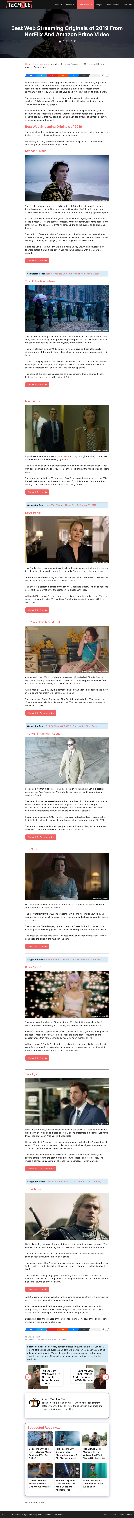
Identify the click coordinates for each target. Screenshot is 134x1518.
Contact (129, 1515)
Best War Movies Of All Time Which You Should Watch (72, 273)
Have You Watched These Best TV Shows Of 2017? (71, 505)
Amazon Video (34, 1339)
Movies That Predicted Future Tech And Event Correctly (73, 1181)
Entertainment (84, 5)
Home (28, 64)
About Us (107, 1515)
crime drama (63, 456)
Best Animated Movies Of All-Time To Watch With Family (74, 959)
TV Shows (61, 1339)
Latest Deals (127, 5)
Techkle (17, 1515)
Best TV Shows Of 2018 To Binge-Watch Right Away (71, 726)
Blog (114, 1515)
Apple (57, 5)
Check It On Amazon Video (41, 713)
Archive (121, 1515)
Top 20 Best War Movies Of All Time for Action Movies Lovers (50, 1377)
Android (69, 5)
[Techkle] (19, 4)
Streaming (52, 1339)
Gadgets (99, 5)
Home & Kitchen (113, 5)
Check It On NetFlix (37, 260)
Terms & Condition (44, 1515)
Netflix (44, 1339)
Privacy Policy (57, 1515)
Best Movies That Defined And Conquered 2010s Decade (83, 1375)
